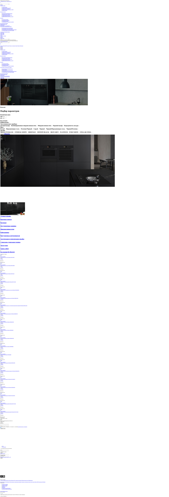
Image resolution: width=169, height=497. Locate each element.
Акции (1, 35)
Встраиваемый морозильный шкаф (7, 70)
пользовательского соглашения (22, 426)
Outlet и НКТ (2, 33)
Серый (36, 129)
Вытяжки (1, 62)
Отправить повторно (5, 457)
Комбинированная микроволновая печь (24, 125)
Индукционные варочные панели (7, 13)
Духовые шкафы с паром (6, 8)
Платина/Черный (26, 129)
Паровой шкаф (58, 125)
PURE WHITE (74, 132)
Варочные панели (8, 480)
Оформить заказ (3, 428)
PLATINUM (64, 132)
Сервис (1, 36)
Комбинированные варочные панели (7, 16)
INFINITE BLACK (43, 132)
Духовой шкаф (5, 125)
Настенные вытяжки (5, 19)
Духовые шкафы (2, 5)
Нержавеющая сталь (13, 129)
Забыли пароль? (2, 453)
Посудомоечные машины (4, 23)
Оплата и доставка (5, 484)
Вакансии (3, 486)
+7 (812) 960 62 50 (8, 1)
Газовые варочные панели (6, 15)
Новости (1, 37)
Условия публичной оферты (6, 488)
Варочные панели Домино (6, 14)
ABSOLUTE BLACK (7, 132)
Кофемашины (2, 75)
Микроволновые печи (3, 24)
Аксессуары (2, 32)
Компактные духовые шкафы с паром (7, 9)
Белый (2, 129)
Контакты (3, 487)
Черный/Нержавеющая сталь (55, 129)
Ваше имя (1, 423)
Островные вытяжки (5, 21)
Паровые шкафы (4, 10)
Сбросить (7, 134)
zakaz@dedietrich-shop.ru (4, 41)
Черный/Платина (72, 129)
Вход (3, 446)
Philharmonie (4, 122)
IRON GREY (55, 132)
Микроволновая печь (45, 125)
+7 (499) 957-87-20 (3, 1)
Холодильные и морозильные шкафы (6, 26)
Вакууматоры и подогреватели (5, 25)
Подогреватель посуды (71, 125)
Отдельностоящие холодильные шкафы (8, 30)
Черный (42, 129)
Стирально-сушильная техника (5, 76)
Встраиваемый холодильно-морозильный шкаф (9, 29)
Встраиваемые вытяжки (5, 20)
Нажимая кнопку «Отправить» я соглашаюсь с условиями (13, 426)
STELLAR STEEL (85, 132)
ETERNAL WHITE (21, 132)
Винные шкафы (4, 69)
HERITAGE (32, 132)
